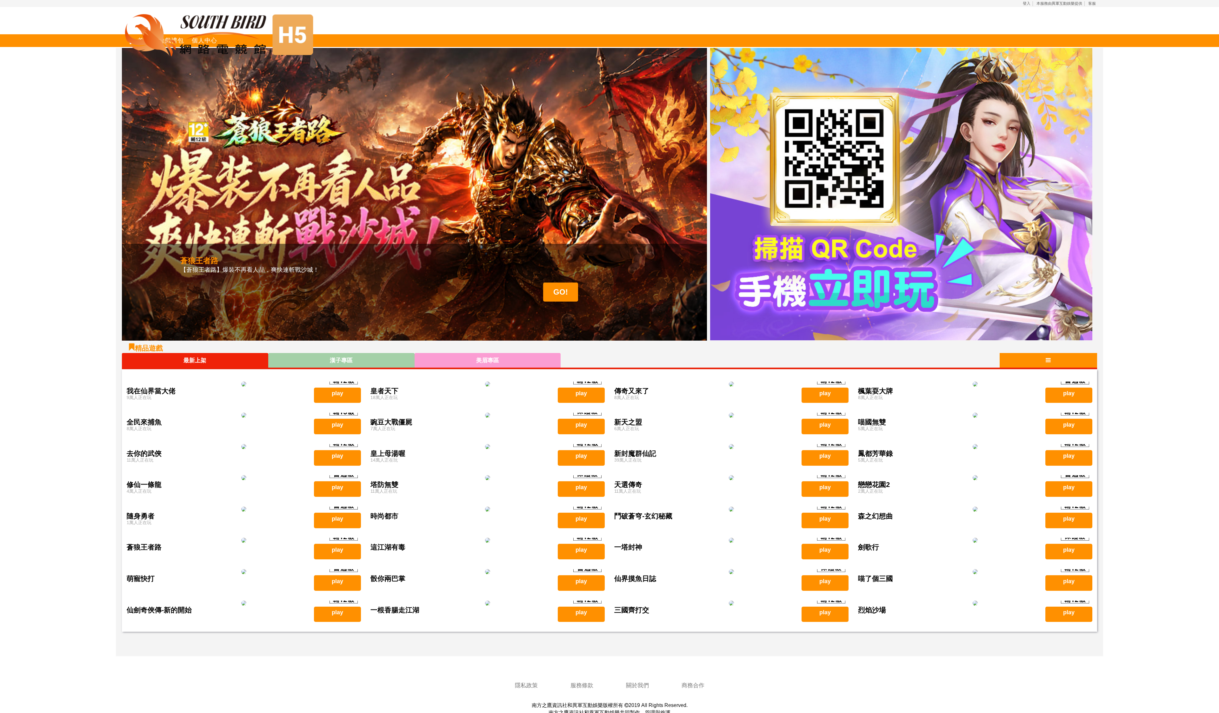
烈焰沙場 (872, 610)
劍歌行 (868, 547)
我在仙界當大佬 (151, 391)
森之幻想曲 (875, 516)
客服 (1092, 3)
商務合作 (693, 685)
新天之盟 (628, 422)
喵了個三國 (875, 578)
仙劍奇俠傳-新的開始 (159, 610)
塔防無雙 (384, 484)
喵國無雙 (872, 422)
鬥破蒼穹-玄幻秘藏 (643, 516)
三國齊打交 (631, 610)
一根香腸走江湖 (394, 610)
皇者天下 (384, 391)
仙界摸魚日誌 (635, 578)
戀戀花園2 (874, 484)
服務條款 (581, 685)
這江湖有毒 (387, 547)
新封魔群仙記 (635, 453)
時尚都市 (384, 516)
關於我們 (637, 685)
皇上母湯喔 (387, 453)
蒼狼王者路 (144, 547)
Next (716, 194)
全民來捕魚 (144, 422)
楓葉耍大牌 (875, 391)
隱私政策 (526, 685)
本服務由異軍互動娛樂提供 (1059, 3)
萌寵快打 (141, 578)
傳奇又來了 (631, 391)
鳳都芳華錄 (875, 453)
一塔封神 (628, 547)
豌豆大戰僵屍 (391, 422)
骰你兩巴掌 (387, 578)
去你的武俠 (144, 453)
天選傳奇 (628, 484)
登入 (1026, 3)
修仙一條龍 (144, 484)
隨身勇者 (141, 516)
